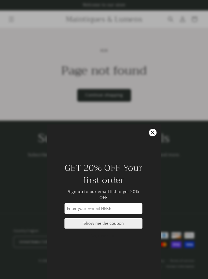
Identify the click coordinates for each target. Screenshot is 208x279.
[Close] (153, 132)
